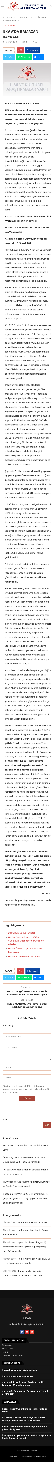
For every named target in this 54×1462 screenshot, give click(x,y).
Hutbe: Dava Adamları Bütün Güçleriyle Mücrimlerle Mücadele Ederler (26, 941)
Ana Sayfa (12, 1456)
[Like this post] (21, 50)
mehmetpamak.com (12, 1355)
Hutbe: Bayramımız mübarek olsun (19, 1370)
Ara (5, 1119)
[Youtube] (27, 1332)
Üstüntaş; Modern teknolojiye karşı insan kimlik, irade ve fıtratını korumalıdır (24, 1419)
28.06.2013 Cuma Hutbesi (21, 932)
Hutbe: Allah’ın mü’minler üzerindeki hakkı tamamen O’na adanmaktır (23, 1383)
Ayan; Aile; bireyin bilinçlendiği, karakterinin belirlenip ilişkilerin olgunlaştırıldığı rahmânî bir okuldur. (25, 1247)
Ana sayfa (7, 17)
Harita (5, 1352)
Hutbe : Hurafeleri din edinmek (32, 1222)
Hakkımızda (7, 1348)
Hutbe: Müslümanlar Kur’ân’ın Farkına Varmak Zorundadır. (25, 1392)
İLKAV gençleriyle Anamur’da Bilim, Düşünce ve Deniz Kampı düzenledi (27, 1437)
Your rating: (8, 1025)
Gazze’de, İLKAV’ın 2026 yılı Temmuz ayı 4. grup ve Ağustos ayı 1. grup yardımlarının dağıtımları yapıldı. (25, 1198)
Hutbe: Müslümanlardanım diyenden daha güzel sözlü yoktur (24, 1428)
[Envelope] (32, 1332)
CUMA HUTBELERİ (25, 17)
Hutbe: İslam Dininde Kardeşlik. (24, 956)
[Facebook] (22, 1332)
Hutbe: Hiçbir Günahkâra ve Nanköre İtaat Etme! (24, 1410)
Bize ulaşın (7, 1345)
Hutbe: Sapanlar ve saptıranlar (18, 1376)
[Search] (51, 6)
